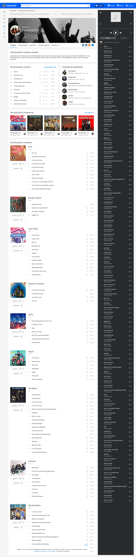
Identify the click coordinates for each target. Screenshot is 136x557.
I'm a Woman (36, 482)
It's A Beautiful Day (74, 83)
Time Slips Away (37, 160)
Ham (30, 146)
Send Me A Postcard (38, 211)
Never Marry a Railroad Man (22, 82)
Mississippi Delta (37, 267)
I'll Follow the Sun (37, 431)
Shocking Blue (34, 505)
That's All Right (36, 540)
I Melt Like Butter (37, 379)
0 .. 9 (55, 14)
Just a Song (35, 174)
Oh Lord (34, 153)
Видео (112, 6)
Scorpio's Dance (35, 198)
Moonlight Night (37, 423)
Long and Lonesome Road (22, 93)
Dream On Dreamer (36, 283)
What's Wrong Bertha (38, 533)
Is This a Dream (36, 449)
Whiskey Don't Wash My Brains (41, 522)
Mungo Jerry (72, 77)
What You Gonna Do (38, 519)
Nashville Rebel (36, 260)
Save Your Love (36, 297)
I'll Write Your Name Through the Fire (43, 471)
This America (36, 257)
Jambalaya (35, 369)
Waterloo (34, 441)
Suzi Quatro (72, 71)
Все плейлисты (89, 112)
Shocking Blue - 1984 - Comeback (70, 133)
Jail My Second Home (38, 530)
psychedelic (82, 85)
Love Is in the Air (37, 512)
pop (83, 79)
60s (39, 33)
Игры (121, 6)
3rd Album (32, 388)
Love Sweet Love (37, 402)
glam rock (71, 73)
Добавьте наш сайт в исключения (45, 551)
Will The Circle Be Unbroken (40, 335)
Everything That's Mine (39, 157)
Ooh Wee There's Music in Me (41, 515)
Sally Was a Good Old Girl (40, 208)
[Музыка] (4, 26)
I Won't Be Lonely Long (39, 271)
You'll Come (35, 239)
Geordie (70, 96)
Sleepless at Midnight (38, 427)
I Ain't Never (35, 358)
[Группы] (4, 29)
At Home (32, 461)
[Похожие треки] (131, 24)
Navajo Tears (36, 361)
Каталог (13, 11)
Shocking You (18, 79)
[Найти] (88, 5)
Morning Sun (36, 246)
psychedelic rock (73, 85)
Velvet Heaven (36, 398)
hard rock (70, 98)
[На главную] (9, 5)
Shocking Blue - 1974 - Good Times (20, 133)
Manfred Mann (72, 89)
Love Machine (36, 478)
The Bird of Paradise (20, 100)
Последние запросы (27, 11)
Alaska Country (36, 204)
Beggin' (16, 97)
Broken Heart (36, 342)
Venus (16, 72)
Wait (33, 328)
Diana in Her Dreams (38, 171)
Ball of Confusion (37, 264)
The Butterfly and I (37, 496)
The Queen (35, 376)
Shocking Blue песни (50, 67)
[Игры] (4, 37)
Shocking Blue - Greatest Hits (86, 133)
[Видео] (4, 22)
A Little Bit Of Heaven (38, 164)
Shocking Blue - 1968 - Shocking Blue (54, 133)
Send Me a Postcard (20, 104)
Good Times (33, 229)
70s (43, 33)
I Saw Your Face (37, 405)
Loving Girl (35, 249)
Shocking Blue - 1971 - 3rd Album (36, 133)
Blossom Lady (36, 445)
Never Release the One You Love (42, 321)
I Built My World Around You (40, 339)
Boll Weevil (35, 468)
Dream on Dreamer (37, 178)
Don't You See (36, 416)
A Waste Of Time (37, 324)
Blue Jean (35, 365)
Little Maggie (36, 526)
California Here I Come (39, 485)
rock (34, 33)
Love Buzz (35, 493)
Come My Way (36, 275)
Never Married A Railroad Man (41, 434)
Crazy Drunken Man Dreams (40, 544)
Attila (30, 314)
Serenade (35, 413)
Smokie (70, 102)
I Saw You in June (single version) (42, 182)
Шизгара (17, 89)
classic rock (26, 33)
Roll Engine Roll (37, 438)
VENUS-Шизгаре (19, 86)
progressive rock (91, 85)
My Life (34, 242)
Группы (131, 6)
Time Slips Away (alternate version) (43, 185)
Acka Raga (35, 475)
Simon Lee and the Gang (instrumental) (44, 409)
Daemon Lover (18, 75)
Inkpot (31, 351)
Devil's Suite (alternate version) (41, 189)
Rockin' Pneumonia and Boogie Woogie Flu (45, 537)
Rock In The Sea (37, 332)
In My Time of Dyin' (37, 167)
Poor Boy (34, 489)
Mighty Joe (35, 215)
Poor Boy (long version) (39, 452)
